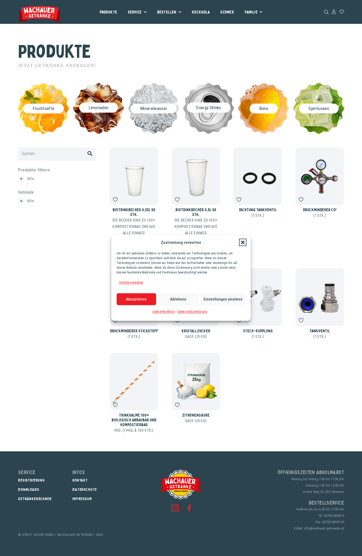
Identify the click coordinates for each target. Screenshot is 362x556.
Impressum (82, 498)
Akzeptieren (136, 299)
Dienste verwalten (131, 282)
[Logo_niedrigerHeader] (39, 14)
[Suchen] (89, 153)
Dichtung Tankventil (258, 209)
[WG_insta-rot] (175, 508)
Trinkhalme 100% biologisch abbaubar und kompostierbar (134, 420)
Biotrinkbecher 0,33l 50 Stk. (134, 212)
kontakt (80, 480)
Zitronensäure (196, 415)
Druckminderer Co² (320, 209)
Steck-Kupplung (258, 330)
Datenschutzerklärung (192, 311)
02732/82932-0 (334, 516)
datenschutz (84, 489)
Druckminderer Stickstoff (134, 330)
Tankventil (320, 330)
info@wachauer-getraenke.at (324, 528)
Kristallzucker (196, 330)
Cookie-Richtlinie (163, 311)
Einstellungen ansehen (223, 299)
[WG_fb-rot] (189, 508)
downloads (28, 489)
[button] (242, 242)
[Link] (334, 11)
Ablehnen (178, 299)
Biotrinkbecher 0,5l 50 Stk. (195, 212)
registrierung (31, 480)
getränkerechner (35, 498)
